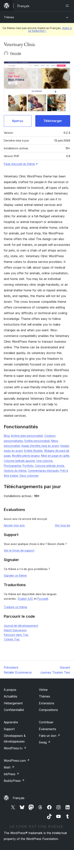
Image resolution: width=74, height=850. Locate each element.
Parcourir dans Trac (16, 634)
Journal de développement (21, 625)
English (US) (25, 598)
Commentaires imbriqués (43, 470)
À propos (10, 690)
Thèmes (9, 17)
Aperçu (17, 121)
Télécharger (52, 121)
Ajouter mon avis (14, 525)
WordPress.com (17, 760)
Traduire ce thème (15, 607)
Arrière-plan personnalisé (27, 435)
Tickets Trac (12, 639)
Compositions (48, 710)
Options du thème (15, 470)
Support (9, 729)
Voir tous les (62, 525)
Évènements (47, 729)
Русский (42, 598)
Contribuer (46, 722)
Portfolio (28, 465)
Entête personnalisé (37, 440)
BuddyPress (14, 781)
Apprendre (11, 722)
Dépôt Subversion (15, 630)
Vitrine (43, 690)
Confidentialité (14, 710)
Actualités (10, 696)
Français (18, 798)
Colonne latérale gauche (19, 460)
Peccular (15, 53)
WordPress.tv (15, 748)
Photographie (12, 465)
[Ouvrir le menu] (68, 5)
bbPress (11, 774)
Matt (9, 767)
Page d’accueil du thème (19, 163)
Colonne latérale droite (49, 465)
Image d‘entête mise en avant (40, 445)
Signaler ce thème (15, 575)
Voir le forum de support (19, 550)
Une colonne (44, 460)
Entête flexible (33, 450)
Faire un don (49, 736)
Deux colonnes (29, 475)
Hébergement (13, 703)
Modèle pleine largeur (26, 455)
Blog (6, 435)
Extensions (46, 703)
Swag (44, 742)
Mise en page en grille (55, 455)
